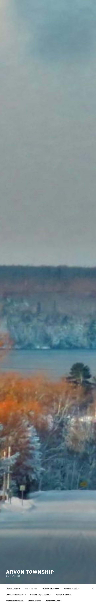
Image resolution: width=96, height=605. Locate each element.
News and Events (13, 588)
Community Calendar (15, 594)
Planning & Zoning (71, 588)
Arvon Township (30, 572)
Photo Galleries (34, 601)
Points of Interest (53, 601)
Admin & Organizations (40, 594)
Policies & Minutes (63, 594)
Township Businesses (14, 601)
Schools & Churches (51, 588)
